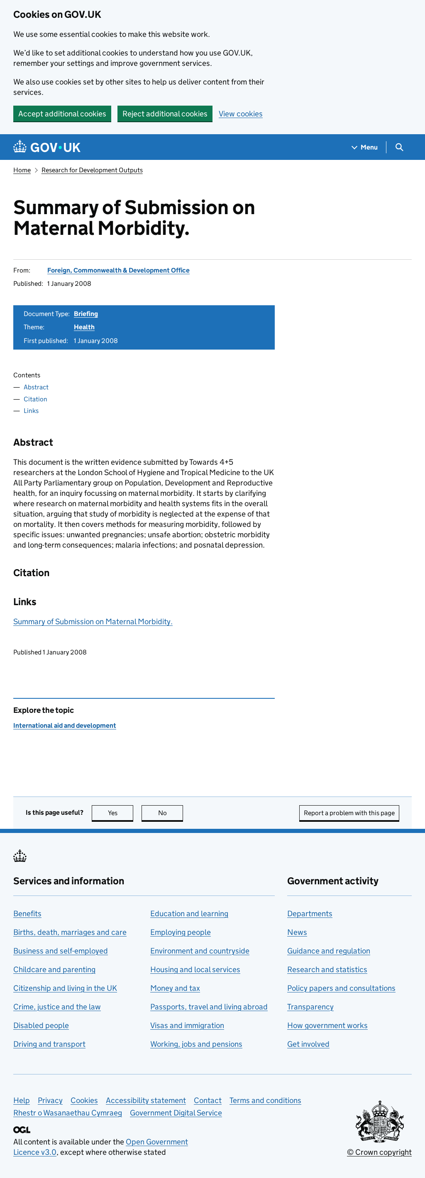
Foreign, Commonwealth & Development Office (118, 270)
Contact (208, 1100)
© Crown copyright (379, 1152)
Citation (35, 399)
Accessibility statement (146, 1100)
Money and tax (175, 988)
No (170, 813)
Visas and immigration (187, 1025)
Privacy (50, 1100)
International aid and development (64, 725)
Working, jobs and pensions (196, 1044)
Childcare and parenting (54, 969)
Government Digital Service (176, 1113)
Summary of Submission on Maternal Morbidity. (93, 621)
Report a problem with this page (349, 813)
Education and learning (189, 913)
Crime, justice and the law (57, 1006)
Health (84, 327)
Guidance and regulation (328, 951)
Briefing (86, 314)
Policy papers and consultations (341, 988)
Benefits (27, 913)
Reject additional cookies (165, 113)
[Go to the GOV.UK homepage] (47, 147)
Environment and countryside (199, 951)
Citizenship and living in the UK (65, 988)
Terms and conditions (265, 1100)
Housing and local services (195, 969)
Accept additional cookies (62, 113)
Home (22, 170)
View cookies (241, 114)
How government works (327, 1025)
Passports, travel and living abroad (209, 1006)
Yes (120, 813)
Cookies (84, 1100)
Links (31, 411)
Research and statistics (327, 969)
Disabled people (41, 1025)
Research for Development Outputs (92, 170)
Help (21, 1100)
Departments (309, 913)
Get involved (308, 1044)
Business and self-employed (60, 951)
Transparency (310, 1006)
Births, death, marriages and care (70, 932)
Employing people (180, 932)
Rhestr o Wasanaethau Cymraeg (67, 1113)
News (297, 932)
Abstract (36, 387)
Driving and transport (49, 1044)
